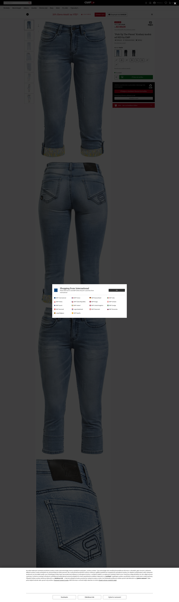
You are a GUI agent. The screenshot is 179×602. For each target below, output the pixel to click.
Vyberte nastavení (114, 597)
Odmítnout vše (89, 597)
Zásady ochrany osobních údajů (108, 580)
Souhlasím (64, 597)
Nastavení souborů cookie (61, 580)
